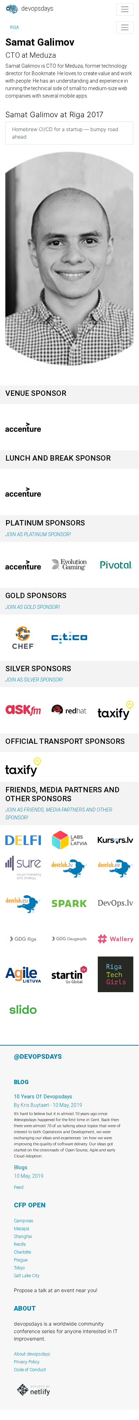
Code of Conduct (30, 1369)
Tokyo (19, 1267)
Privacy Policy (26, 1361)
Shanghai (23, 1236)
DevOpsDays (36, 8)
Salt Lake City (26, 1275)
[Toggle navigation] (125, 9)
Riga (14, 27)
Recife (20, 1244)
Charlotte (22, 1252)
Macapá (21, 1228)
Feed (18, 1187)
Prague (20, 1260)
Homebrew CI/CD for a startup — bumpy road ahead (65, 133)
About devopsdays (32, 1354)
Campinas (23, 1220)
